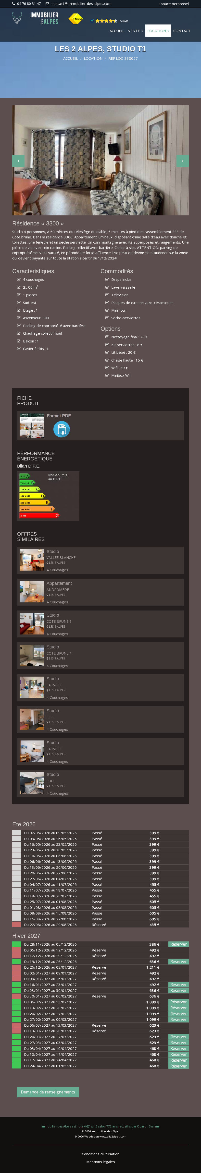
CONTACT (181, 30)
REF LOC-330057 (123, 58)
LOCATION (157, 30)
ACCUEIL (117, 30)
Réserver (178, 944)
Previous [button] (18, 161)
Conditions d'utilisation (100, 1153)
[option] (100, 160)
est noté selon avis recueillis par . (100, 1126)
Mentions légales (100, 1161)
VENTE (134, 30)
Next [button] (182, 161)
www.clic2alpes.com (113, 1136)
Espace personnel (174, 3)
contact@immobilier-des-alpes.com (81, 3)
